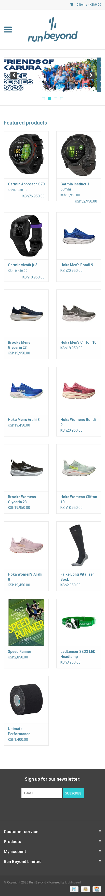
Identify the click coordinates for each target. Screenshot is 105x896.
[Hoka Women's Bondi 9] (78, 390)
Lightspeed (73, 882)
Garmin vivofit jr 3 (22, 265)
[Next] (91, 75)
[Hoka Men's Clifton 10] (78, 313)
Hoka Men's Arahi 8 (24, 420)
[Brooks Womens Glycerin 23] (26, 467)
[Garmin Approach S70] (26, 154)
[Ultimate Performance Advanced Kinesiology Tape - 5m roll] (26, 699)
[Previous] (13, 75)
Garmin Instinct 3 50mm (74, 186)
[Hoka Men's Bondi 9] (78, 235)
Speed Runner (19, 651)
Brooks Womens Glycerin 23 (22, 499)
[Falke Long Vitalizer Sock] (78, 544)
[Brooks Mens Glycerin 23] (26, 313)
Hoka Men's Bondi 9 (76, 265)
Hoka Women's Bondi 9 (78, 422)
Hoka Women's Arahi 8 (25, 576)
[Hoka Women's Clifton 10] (78, 467)
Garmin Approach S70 (26, 184)
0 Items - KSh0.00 (88, 4)
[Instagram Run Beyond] (57, 809)
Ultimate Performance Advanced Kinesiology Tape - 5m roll (24, 731)
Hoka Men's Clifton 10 (78, 342)
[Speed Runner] (26, 622)
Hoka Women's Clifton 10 (78, 499)
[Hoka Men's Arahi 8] (26, 390)
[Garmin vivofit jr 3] (26, 235)
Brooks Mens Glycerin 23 (19, 345)
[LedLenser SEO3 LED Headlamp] (78, 622)
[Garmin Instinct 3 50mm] (78, 154)
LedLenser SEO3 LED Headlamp (77, 654)
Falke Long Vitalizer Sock (77, 576)
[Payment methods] (73, 889)
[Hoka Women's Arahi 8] (26, 544)
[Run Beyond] (60, 29)
